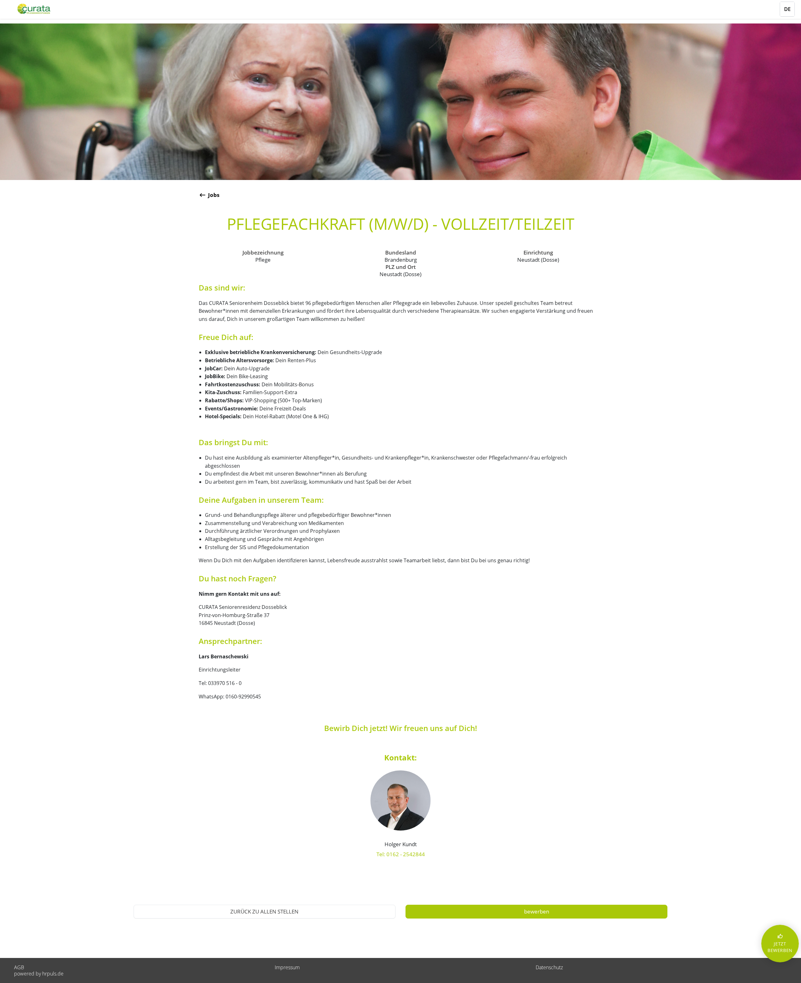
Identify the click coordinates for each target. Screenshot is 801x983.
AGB (19, 967)
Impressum (287, 967)
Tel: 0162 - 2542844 (400, 854)
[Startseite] (42, 8)
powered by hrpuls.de (39, 973)
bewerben (536, 911)
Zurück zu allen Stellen (264, 911)
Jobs (213, 194)
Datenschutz (549, 967)
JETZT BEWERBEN (780, 943)
